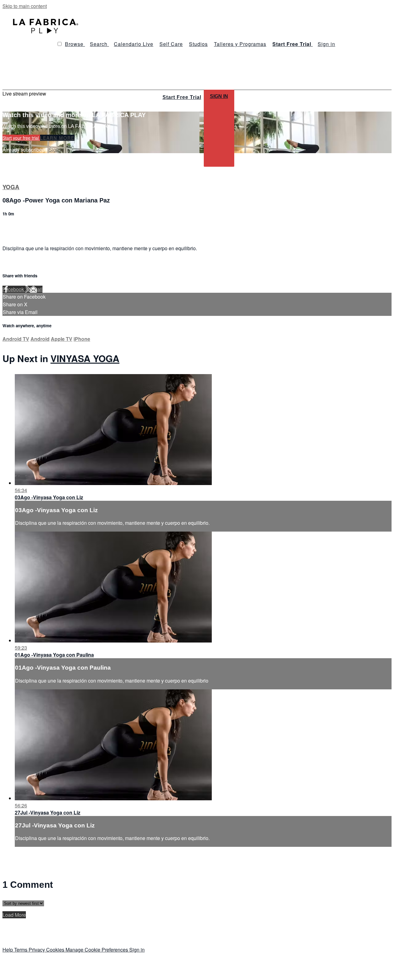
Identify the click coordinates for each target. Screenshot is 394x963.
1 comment (14, 227)
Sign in (326, 43)
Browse (75, 43)
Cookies (56, 949)
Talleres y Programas (240, 43)
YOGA (10, 187)
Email (36, 289)
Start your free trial (21, 138)
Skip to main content (24, 6)
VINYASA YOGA (84, 358)
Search (99, 43)
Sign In (219, 96)
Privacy (37, 949)
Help (8, 949)
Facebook (13, 289)
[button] (60, 44)
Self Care (171, 43)
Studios (198, 43)
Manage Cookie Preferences (97, 949)
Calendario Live (133, 43)
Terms (21, 949)
